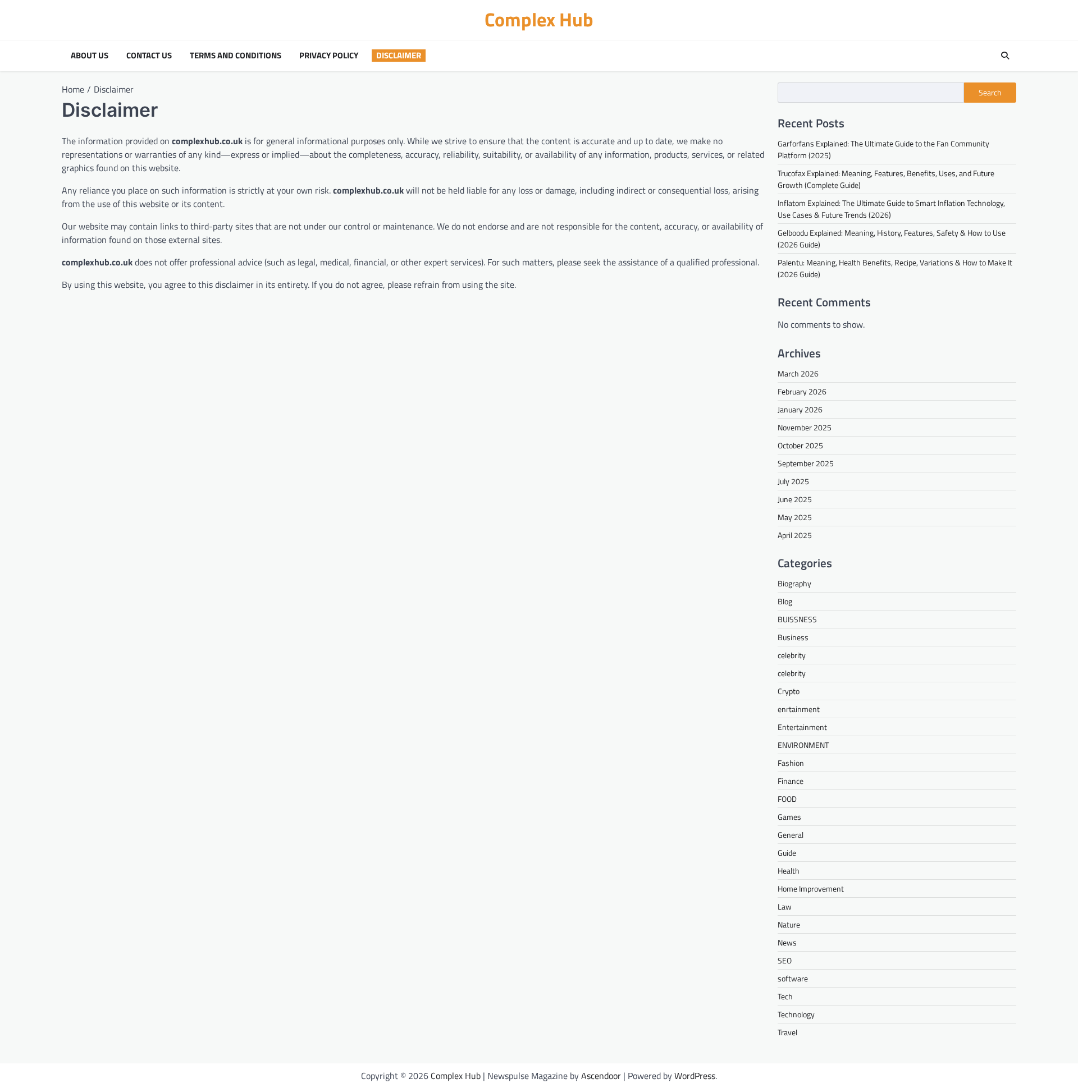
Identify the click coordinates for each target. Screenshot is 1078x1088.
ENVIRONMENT (803, 745)
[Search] (1005, 55)
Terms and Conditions (235, 55)
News (787, 942)
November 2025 (805, 427)
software (793, 978)
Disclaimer (398, 55)
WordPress (694, 1075)
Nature (789, 924)
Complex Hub (539, 19)
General (790, 835)
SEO (785, 960)
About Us (89, 55)
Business (793, 637)
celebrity (792, 655)
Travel (787, 1032)
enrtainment (799, 709)
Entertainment (802, 727)
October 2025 (800, 445)
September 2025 (806, 463)
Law (785, 906)
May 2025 (795, 517)
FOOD (787, 799)
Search (990, 92)
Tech (785, 996)
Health (789, 870)
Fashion (791, 763)
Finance (790, 781)
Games (789, 817)
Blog (785, 601)
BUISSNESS (797, 619)
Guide (787, 853)
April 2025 (795, 535)
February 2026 (802, 391)
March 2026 (798, 373)
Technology (796, 1014)
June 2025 (795, 499)
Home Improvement (811, 888)
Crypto (789, 691)
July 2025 (793, 481)
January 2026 (800, 409)
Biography (794, 583)
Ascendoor (601, 1075)
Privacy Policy (328, 55)
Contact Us (149, 55)
